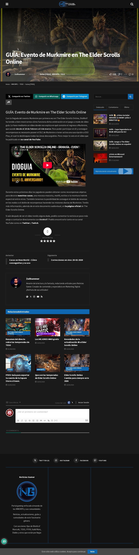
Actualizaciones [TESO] (15, 333)
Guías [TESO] (45, 74)
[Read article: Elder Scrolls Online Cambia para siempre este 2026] (76, 363)
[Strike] (29, 420)
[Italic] (22, 420)
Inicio (8, 84)
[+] (55, 420)
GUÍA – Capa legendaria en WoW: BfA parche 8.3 (120, 130)
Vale (92, 551)
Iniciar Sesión (83, 402)
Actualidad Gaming (45, 334)
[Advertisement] (113, 197)
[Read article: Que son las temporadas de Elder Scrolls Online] (47, 363)
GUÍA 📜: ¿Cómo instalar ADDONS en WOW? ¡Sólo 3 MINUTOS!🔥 (120, 117)
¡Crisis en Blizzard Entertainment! (116, 155)
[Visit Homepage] (69, 4)
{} (52, 420)
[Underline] (26, 420)
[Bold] (18, 420)
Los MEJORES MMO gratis (47, 339)
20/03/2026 (41, 343)
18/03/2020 (33, 74)
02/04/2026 (11, 349)
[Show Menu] (7, 4)
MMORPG (55, 74)
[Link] (48, 420)
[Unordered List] (37, 420)
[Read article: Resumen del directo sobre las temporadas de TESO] (18, 327)
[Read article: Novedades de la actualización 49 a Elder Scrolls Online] (76, 327)
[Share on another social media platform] (9, 102)
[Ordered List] (33, 420)
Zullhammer (20, 74)
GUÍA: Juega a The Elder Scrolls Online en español (120, 143)
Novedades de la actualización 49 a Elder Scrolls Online (75, 342)
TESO (62, 74)
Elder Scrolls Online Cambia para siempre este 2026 (76, 378)
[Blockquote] (41, 420)
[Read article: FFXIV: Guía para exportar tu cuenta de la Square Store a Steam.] (18, 363)
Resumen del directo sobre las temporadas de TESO (17, 342)
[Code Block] (45, 420)
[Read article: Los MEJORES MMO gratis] (47, 327)
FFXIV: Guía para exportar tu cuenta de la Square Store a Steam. (17, 378)
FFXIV (10, 369)
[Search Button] (132, 4)
